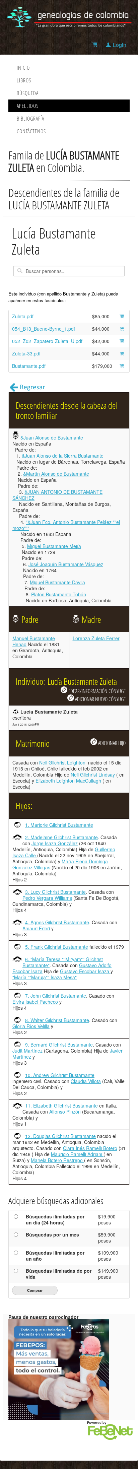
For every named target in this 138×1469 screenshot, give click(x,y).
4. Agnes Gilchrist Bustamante (57, 922)
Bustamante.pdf (29, 365)
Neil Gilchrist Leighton (62, 762)
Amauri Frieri (36, 928)
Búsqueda (28, 93)
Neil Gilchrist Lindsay (93, 774)
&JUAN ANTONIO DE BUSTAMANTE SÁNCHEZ (57, 494)
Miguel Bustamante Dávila (57, 582)
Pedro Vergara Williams (47, 897)
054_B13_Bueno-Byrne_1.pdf (43, 328)
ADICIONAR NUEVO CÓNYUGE (100, 699)
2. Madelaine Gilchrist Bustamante (61, 837)
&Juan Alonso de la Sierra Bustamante (63, 455)
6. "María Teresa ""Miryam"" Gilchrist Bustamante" (62, 962)
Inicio (23, 67)
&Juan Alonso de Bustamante (51, 437)
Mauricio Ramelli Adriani (77, 1154)
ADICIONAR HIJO (111, 742)
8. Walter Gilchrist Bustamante (57, 1020)
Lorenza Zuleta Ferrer (96, 638)
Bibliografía (30, 118)
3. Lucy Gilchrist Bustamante (55, 891)
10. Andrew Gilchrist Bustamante (59, 1075)
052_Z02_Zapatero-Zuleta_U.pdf (47, 341)
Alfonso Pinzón (65, 1111)
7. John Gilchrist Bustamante (55, 995)
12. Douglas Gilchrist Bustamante (60, 1136)
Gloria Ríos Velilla (31, 1026)
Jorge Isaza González (54, 843)
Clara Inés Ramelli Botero (90, 1148)
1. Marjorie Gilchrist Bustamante (59, 824)
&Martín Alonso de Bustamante (56, 473)
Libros (24, 80)
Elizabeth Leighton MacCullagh (68, 780)
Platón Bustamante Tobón (58, 594)
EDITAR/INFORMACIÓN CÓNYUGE (96, 690)
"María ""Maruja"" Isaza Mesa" (44, 977)
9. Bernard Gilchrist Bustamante (59, 1044)
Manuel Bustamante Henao (33, 641)
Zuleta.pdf (22, 316)
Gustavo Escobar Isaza (85, 971)
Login (119, 45)
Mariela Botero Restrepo (57, 1160)
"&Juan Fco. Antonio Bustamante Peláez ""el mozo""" (66, 525)
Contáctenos (31, 131)
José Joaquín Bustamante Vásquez (65, 564)
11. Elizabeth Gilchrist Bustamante (61, 1105)
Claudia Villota (86, 1081)
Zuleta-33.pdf (26, 353)
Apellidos (28, 106)
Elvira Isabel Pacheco (35, 1001)
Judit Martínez (27, 1050)
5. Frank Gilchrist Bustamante (56, 946)
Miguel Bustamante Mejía (54, 546)
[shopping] (95, 45)
